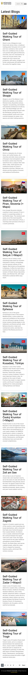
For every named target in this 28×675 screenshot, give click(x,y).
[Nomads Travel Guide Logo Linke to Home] (6, 3)
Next (23, 665)
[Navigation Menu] (25, 4)
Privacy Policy (14, 672)
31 (19, 665)
